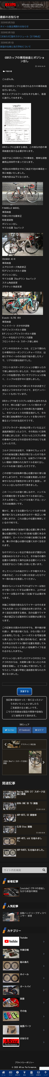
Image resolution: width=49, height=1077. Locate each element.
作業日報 (8, 71)
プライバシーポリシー (24, 1062)
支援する (24, 691)
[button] (44, 870)
